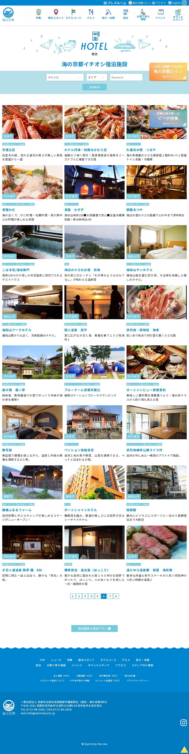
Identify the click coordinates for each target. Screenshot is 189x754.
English (176, 3)
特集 (70, 660)
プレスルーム (116, 3)
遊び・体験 (143, 660)
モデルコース (108, 660)
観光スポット (86, 660)
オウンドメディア (99, 665)
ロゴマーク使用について (52, 681)
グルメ (126, 660)
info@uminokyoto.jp (41, 713)
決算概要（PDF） (85, 676)
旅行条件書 (130, 676)
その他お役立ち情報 (80, 681)
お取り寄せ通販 (56, 665)
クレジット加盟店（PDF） (108, 681)
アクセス (160, 3)
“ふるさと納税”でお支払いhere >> (168, 71)
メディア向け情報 (142, 665)
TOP (42, 660)
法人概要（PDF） (62, 676)
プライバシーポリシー (138, 681)
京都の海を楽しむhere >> (168, 118)
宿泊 (38, 665)
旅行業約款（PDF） (109, 676)
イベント (77, 665)
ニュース (56, 660)
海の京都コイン (142, 3)
